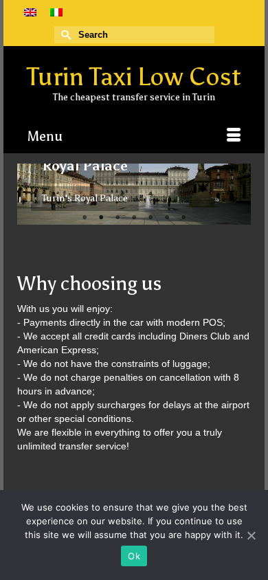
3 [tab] (117, 218)
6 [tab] (167, 218)
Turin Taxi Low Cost (134, 77)
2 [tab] (101, 218)
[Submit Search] (64, 34)
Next (235, 194)
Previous (33, 194)
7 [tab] (183, 218)
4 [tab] (134, 218)
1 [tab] (84, 218)
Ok (134, 555)
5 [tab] (150, 218)
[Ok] (251, 535)
